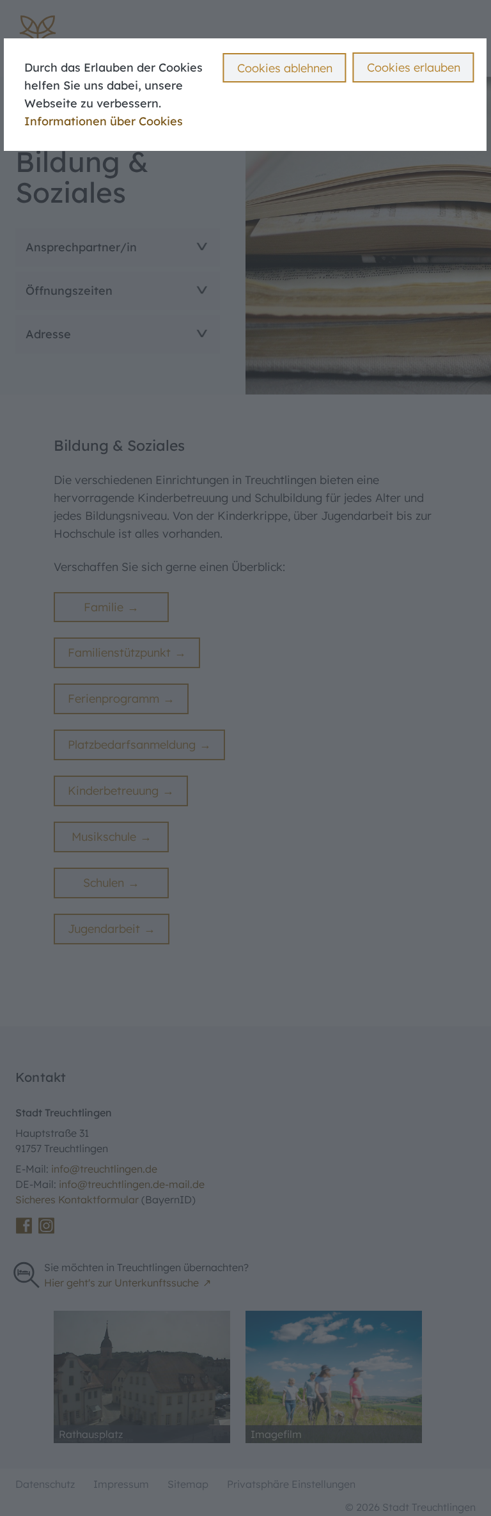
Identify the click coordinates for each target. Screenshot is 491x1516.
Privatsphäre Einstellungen (291, 1484)
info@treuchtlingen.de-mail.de (132, 1184)
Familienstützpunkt (119, 652)
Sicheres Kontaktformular (78, 1199)
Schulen (103, 882)
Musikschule (104, 836)
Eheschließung (54, 24)
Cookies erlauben (413, 67)
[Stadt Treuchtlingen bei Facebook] (24, 1226)
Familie (103, 607)
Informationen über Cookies (103, 121)
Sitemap (188, 1484)
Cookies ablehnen (284, 68)
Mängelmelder (284, 24)
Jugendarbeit (104, 928)
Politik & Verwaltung (67, 36)
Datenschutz (45, 1484)
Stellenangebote (289, 7)
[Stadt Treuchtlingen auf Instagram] (46, 1226)
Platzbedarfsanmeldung (132, 744)
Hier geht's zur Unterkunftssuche (121, 1282)
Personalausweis (60, 7)
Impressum (121, 1484)
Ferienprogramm (113, 698)
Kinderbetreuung (113, 790)
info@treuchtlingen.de (104, 1168)
